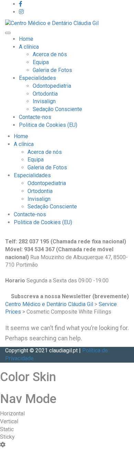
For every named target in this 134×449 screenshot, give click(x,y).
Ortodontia (45, 93)
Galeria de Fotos (52, 70)
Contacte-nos (35, 117)
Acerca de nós (50, 54)
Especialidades (37, 78)
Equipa (41, 62)
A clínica (29, 47)
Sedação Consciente (57, 109)
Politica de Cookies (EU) (48, 125)
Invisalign (44, 101)
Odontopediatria (52, 86)
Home (26, 39)
